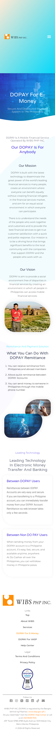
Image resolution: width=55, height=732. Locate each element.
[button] (49, 37)
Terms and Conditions (27, 656)
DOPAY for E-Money (27, 633)
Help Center (27, 645)
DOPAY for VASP (27, 639)
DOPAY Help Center (37, 715)
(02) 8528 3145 (29, 718)
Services (27, 627)
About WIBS (27, 621)
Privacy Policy (27, 662)
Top (27, 615)
